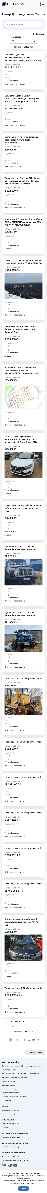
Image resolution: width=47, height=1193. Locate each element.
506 (33, 1040)
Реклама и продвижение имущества (15, 1077)
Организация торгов (9, 1070)
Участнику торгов (8, 1085)
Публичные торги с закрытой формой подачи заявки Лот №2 (20, 613)
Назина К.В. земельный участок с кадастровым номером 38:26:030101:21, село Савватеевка (22, 370)
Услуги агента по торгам (10, 1093)
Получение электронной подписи (14, 1097)
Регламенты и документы (11, 1137)
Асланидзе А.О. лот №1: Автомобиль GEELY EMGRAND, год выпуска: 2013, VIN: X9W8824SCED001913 (23, 222)
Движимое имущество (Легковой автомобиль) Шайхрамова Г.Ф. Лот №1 (22, 922)
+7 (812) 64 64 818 (10, 1156)
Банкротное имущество (10, 1110)
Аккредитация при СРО (10, 1124)
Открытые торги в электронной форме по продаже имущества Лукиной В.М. (20, 329)
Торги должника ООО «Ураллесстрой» (23, 679)
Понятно (23, 1188)
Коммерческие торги (9, 1081)
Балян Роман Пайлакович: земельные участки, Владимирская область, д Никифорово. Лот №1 (22, 99)
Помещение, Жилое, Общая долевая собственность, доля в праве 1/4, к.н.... (23, 508)
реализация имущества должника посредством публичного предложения (21, 140)
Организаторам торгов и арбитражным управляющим (22, 1066)
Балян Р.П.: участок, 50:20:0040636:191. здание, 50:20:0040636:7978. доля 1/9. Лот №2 (23, 57)
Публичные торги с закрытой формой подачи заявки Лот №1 (20, 547)
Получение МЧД (8, 1100)
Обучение (5, 1127)
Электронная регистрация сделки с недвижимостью (20, 1073)
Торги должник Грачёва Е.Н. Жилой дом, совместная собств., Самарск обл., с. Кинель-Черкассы (22, 181)
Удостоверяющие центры (11, 1147)
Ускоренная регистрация (11, 1089)
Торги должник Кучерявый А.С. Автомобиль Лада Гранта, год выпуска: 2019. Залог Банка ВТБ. (21, 439)
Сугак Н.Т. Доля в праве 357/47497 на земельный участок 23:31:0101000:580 (23, 261)
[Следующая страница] (39, 1040)
